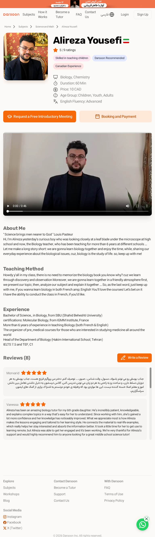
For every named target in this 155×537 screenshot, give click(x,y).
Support (59, 494)
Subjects (29, 15)
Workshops (11, 494)
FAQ (79, 15)
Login (125, 15)
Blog (6, 500)
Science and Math (45, 26)
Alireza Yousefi (69, 26)
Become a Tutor (62, 14)
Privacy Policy (114, 500)
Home (7, 26)
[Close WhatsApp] (146, 519)
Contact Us (90, 14)
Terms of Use (113, 494)
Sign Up (142, 15)
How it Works (42, 14)
